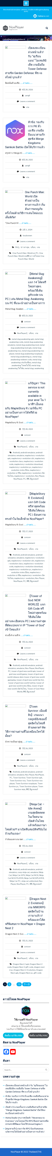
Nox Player (39, 476)
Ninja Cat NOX (32, 875)
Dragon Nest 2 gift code (22, 967)
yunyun (27, 321)
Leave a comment (27, 101)
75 (19, 984)
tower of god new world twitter (21, 683)
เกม (27, 107)
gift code (37, 973)
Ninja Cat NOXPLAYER (34, 878)
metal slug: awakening (34, 368)
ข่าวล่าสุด (25, 247)
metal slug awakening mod (27, 345)
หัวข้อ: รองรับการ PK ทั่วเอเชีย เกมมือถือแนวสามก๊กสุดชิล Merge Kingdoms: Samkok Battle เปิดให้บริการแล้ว (27, 1099)
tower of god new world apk (24, 671)
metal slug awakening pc (21, 356)
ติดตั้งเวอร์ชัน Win (13, 1035)
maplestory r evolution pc (20, 467)
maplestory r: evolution (24, 476)
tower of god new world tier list (30, 680)
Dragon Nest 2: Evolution (24, 970)
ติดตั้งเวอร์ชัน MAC (38, 1035)
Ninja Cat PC (15, 881)
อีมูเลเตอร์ (34, 479)
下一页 (27, 984)
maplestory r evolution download (28, 464)
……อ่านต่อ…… (26, 83)
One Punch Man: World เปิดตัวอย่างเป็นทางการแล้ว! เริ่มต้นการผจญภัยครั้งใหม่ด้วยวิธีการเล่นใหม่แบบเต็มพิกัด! (25, 205)
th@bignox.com (43, 16)
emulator (20, 455)
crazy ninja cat (24, 872)
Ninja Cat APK (19, 875)
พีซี (28, 479)
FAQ (17, 247)
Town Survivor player (28, 786)
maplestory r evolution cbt (22, 458)
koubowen (27, 235)
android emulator (28, 452)
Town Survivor (19, 777)
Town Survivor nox (18, 780)
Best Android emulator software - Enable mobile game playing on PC (26, 10)
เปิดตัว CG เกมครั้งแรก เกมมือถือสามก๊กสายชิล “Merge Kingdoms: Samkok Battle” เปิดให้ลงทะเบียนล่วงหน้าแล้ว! (26, 1110)
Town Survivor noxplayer (26, 783)
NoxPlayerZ (22, 333)
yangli (27, 95)
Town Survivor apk (34, 777)
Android (16, 452)
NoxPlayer (18, 479)
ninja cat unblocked (29, 881)
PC (24, 479)
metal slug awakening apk (23, 339)
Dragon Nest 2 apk (21, 964)
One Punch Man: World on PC (25, 253)
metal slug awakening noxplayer (28, 353)
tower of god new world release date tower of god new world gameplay (26, 677)
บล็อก (33, 247)
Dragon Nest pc (26, 973)
